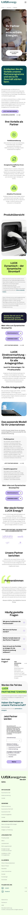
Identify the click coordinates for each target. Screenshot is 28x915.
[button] (25, 2)
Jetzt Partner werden (14, 53)
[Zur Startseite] (9, 2)
